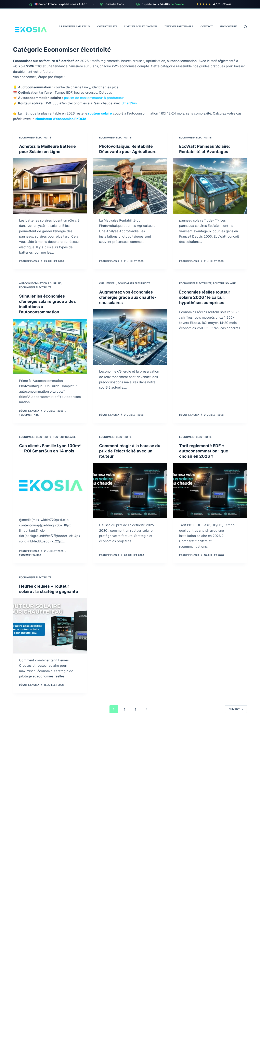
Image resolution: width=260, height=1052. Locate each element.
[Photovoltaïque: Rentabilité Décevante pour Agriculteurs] (130, 186)
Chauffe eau (107, 283)
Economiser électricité (35, 137)
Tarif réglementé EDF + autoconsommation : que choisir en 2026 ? (203, 451)
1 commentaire (29, 414)
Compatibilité (107, 26)
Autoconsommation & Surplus (40, 283)
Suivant (234, 709)
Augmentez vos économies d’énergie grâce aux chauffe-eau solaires (127, 297)
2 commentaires (30, 555)
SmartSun (129, 103)
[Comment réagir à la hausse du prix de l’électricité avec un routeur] (130, 490)
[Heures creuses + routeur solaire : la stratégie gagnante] (50, 625)
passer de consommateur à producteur (94, 98)
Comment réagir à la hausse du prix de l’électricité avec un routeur (129, 451)
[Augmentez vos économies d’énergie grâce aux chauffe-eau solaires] (130, 337)
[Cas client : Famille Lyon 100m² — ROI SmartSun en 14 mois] (50, 485)
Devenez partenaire (179, 26)
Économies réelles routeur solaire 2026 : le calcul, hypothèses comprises (204, 297)
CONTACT (206, 26)
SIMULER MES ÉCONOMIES (140, 26)
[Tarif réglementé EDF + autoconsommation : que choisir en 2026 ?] (210, 490)
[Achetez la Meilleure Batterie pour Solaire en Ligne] (50, 186)
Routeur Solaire (224, 283)
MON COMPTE (228, 26)
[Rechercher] (245, 26)
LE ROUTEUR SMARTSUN (74, 26)
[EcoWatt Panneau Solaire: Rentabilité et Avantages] (210, 186)
